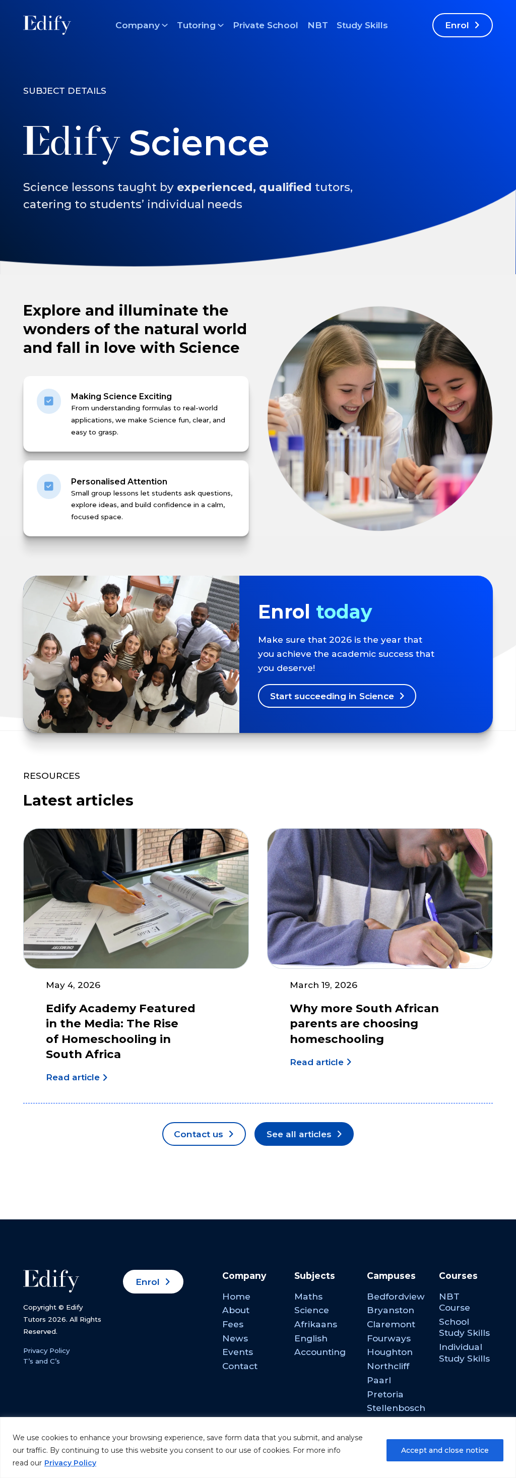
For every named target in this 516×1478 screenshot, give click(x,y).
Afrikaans (315, 1324)
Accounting (320, 1351)
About (235, 1310)
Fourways (389, 1338)
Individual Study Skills (464, 1352)
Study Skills (362, 25)
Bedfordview (396, 1296)
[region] (258, 1447)
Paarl (379, 1380)
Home (236, 1296)
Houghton (390, 1351)
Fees (232, 1324)
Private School (265, 25)
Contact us (198, 1134)
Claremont (391, 1324)
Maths (308, 1296)
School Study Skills (464, 1327)
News (235, 1338)
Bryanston (390, 1310)
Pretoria (385, 1394)
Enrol (457, 25)
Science (311, 1310)
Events (237, 1351)
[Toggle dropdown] (164, 25)
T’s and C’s (41, 1361)
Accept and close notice (445, 1450)
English (311, 1338)
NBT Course (454, 1302)
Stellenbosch (396, 1407)
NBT (317, 25)
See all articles (299, 1134)
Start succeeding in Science (332, 696)
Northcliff (388, 1366)
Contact (239, 1366)
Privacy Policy (70, 1462)
